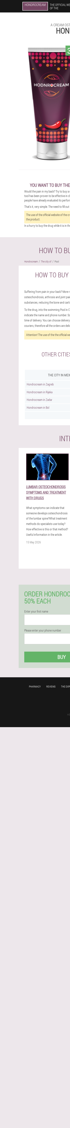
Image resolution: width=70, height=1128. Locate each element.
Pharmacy (35, 686)
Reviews (50, 686)
